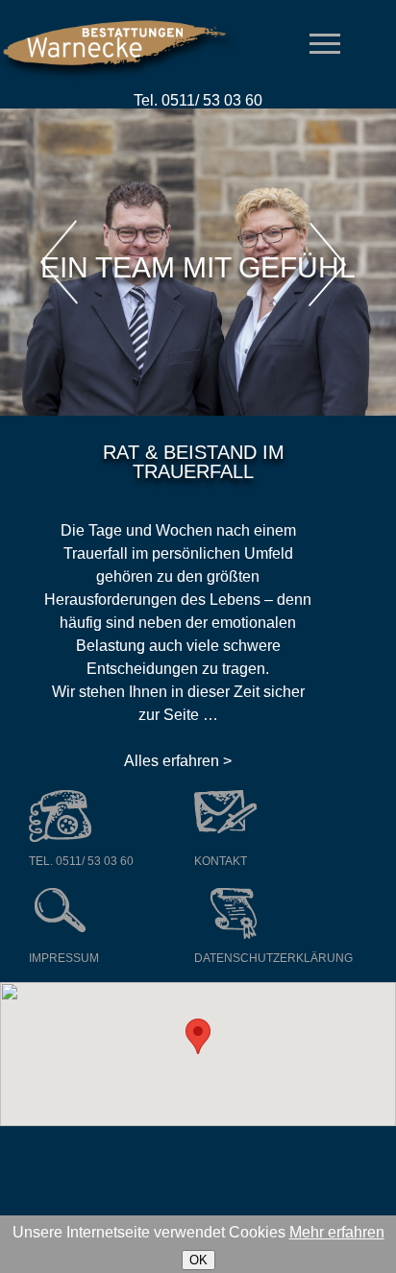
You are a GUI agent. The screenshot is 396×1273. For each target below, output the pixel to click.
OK (198, 1260)
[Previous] (59, 262)
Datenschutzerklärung (273, 958)
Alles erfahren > (178, 761)
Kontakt (220, 861)
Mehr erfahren (336, 1232)
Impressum (64, 958)
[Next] (325, 269)
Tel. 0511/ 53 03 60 (81, 861)
